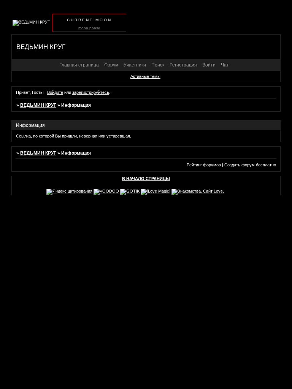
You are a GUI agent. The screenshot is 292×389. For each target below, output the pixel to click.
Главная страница (79, 65)
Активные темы (145, 76)
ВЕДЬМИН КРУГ (38, 105)
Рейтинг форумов (204, 165)
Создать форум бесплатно (250, 165)
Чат (225, 65)
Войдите (55, 92)
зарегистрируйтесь (90, 92)
